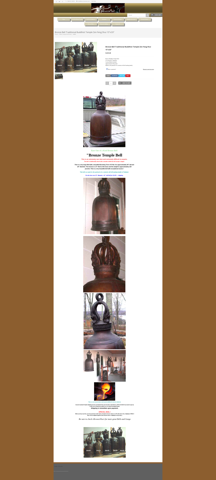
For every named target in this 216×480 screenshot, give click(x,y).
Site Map (93, 1)
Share (108, 75)
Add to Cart (126, 83)
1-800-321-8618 (71, 1)
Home (56, 34)
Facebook (114, 75)
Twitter (122, 75)
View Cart (158, 15)
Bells (74, 34)
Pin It (127, 75)
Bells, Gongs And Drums (65, 34)
